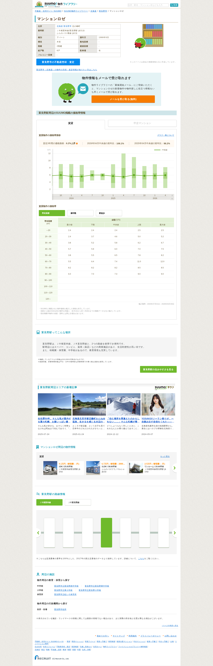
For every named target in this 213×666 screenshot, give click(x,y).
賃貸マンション (78, 641)
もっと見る (165, 456)
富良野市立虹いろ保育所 (65, 594)
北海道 (93, 11)
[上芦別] (68, 532)
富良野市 (103, 11)
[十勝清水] (144, 532)
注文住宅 (38, 646)
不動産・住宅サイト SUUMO (48, 11)
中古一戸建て (164, 641)
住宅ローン (97, 646)
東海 (64, 649)
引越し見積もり (86, 646)
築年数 (73, 213)
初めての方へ (103, 636)
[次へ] (174, 468)
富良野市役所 (60, 609)
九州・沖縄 (86, 649)
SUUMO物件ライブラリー (76, 11)
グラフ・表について (165, 135)
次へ (174, 533)
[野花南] (87, 532)
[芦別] (49, 532)
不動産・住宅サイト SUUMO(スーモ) (49, 641)
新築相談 (75, 646)
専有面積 (45, 213)
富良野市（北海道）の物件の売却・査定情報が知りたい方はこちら (66, 70)
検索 (175, 5)
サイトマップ (119, 636)
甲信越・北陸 (56, 649)
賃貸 (68, 641)
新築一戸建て (152, 641)
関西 (69, 649)
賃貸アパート (90, 641)
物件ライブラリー (110, 646)
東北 (43, 649)
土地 (172, 641)
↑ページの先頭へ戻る (170, 625)
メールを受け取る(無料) (123, 99)
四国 (74, 649)
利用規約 (133, 636)
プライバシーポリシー (150, 636)
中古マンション (139, 641)
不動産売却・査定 (63, 646)
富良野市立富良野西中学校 (66, 586)
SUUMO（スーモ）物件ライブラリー (56, 4)
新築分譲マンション (124, 641)
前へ (38, 533)
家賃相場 (111, 641)
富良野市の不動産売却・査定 (58, 62)
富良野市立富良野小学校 (90, 590)
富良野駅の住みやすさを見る (158, 369)
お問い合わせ (171, 636)
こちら (141, 558)
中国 (79, 649)
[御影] (163, 532)
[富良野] (106, 532)
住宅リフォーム (49, 646)
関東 (48, 649)
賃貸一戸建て (102, 641)
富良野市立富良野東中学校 (97, 586)
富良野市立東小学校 (63, 590)
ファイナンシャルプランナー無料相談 (133, 646)
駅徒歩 (102, 213)
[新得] (125, 532)
